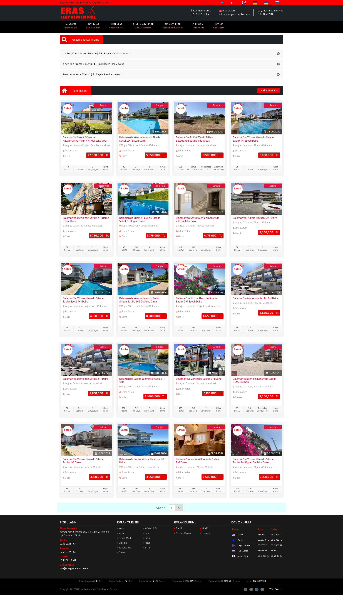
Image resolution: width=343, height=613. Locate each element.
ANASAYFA (70, 26)
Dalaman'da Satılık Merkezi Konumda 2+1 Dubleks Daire (197, 219)
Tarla (147, 542)
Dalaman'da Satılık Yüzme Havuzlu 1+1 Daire (141, 461)
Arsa (147, 538)
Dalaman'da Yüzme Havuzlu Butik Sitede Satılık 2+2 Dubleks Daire (139, 300)
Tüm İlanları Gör (267, 90)
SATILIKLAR (93, 26)
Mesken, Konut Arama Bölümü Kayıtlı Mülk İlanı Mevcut (97, 53)
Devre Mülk (125, 538)
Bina (147, 533)
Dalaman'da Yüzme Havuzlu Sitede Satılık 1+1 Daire (83, 461)
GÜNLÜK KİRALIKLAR (143, 26)
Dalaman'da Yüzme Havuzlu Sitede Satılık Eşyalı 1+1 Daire (83, 300)
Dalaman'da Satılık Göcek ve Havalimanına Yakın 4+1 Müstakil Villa (84, 139)
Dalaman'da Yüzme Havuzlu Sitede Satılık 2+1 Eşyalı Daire (139, 139)
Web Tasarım (276, 589)
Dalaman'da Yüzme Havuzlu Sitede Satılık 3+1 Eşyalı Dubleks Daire (253, 461)
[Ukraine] (266, 2)
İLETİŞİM (218, 26)
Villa (121, 533)
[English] (243, 2)
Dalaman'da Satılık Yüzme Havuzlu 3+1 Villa (142, 380)
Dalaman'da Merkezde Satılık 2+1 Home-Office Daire (86, 219)
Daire (122, 552)
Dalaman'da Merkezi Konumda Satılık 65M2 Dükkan (254, 380)
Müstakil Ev (151, 528)
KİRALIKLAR (116, 26)
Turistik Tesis (126, 547)
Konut (122, 528)
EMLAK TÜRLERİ (173, 26)
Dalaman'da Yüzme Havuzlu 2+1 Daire (255, 218)
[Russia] (277, 2)
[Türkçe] (232, 2)
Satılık (179, 528)
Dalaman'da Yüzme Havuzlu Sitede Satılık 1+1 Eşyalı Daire (253, 139)
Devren (206, 533)
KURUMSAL (198, 26)
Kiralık (205, 528)
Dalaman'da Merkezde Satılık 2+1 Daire (255, 298)
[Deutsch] (255, 2)
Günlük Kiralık (183, 533)
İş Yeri (148, 547)
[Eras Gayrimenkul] (78, 12)
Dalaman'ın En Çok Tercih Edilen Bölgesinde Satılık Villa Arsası (194, 139)
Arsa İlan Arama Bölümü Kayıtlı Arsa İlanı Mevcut (93, 74)
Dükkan (123, 542)
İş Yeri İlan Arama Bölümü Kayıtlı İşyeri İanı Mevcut (93, 63)
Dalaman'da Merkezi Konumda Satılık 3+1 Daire (197, 461)
